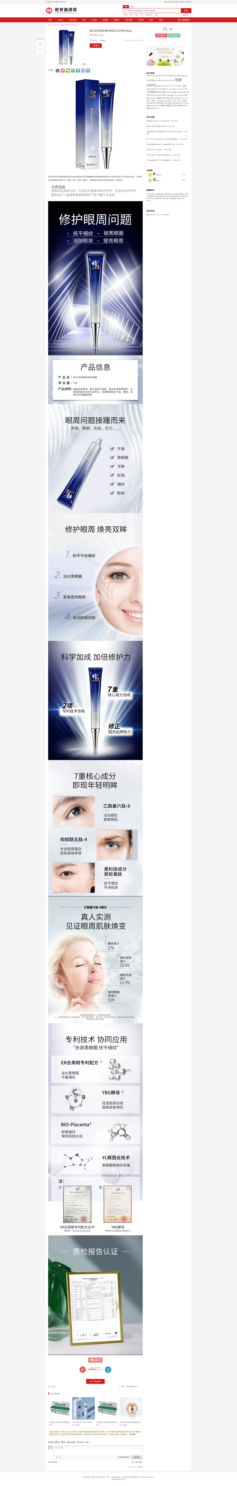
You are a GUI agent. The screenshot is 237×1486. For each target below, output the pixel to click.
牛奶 (141, 15)
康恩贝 (166, 92)
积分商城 (56, 2)
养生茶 (165, 80)
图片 (60, 1457)
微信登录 (175, 2)
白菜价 (94, 20)
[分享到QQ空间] (73, 70)
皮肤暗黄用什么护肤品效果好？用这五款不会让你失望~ (165, 131)
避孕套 (171, 103)
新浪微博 (73, 1442)
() (97, 1360)
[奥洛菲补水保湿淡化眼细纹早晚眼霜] (131, 1408)
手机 (136, 15)
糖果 (161, 98)
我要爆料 (186, 20)
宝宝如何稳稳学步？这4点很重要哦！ (159, 160)
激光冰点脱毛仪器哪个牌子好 (156, 126)
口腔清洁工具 (156, 89)
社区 (151, 20)
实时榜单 (129, 20)
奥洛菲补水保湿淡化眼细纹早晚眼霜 (131, 1422)
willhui (158, 180)
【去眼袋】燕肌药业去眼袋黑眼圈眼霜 (61, 1422)
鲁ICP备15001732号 (118, 1479)
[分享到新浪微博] (63, 70)
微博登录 (188, 2)
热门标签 (63, 2)
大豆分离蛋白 (174, 89)
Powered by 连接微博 (135, 1467)
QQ (65, 1442)
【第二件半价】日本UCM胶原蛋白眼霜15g (86, 1422)
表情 (57, 1457)
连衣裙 (125, 15)
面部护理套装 (168, 106)
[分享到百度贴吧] (83, 70)
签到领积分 (161, 35)
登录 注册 (167, 2)
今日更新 (49, 2)
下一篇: (131, 1386)
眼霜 (54, 1386)
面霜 (150, 108)
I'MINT (150, 76)
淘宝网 (81, 1442)
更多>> (87, 1442)
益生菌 (153, 98)
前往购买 (97, 1381)
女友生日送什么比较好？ (155, 150)
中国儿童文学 (160, 76)
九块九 (60, 20)
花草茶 (153, 103)
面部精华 (182, 106)
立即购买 (95, 46)
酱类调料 (179, 103)
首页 (50, 20)
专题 (161, 20)
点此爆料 (132, 1434)
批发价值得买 (134, 1477)
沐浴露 (175, 92)
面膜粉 (156, 105)
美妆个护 (56, 25)
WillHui (94, 40)
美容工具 (183, 98)
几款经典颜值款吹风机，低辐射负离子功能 (161, 144)
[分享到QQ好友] (58, 70)
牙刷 (181, 95)
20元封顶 (72, 20)
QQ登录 (181, 2)
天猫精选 (103, 40)
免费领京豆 (149, 15)
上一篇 (121, 1386)
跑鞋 (156, 15)
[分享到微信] (68, 70)
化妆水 (167, 86)
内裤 (171, 80)
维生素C (172, 98)
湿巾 (166, 95)
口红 (174, 86)
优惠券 (105, 20)
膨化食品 (163, 101)
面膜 (150, 106)
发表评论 (137, 1457)
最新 (133, 1462)
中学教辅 (171, 76)
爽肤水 (173, 95)
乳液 (180, 76)
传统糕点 (155, 80)
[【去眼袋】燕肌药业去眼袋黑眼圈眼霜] (60, 1408)
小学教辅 (154, 92)
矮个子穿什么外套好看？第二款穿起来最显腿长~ (162, 139)
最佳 (140, 1462)
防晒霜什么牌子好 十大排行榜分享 (158, 121)
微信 (58, 1442)
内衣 (131, 15)
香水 (157, 108)
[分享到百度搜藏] (88, 70)
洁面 (183, 92)
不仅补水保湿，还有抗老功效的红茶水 (159, 155)
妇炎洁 (183, 89)
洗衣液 (159, 95)
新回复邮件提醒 (124, 1457)
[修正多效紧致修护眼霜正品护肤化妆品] (66, 47)
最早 (136, 1462)
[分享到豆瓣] (78, 70)
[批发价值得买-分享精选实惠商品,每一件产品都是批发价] (64, 11)
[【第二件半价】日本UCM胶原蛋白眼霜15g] (83, 1408)
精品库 (116, 20)
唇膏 (165, 89)
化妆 (160, 86)
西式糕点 (162, 103)
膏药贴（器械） (153, 101)
